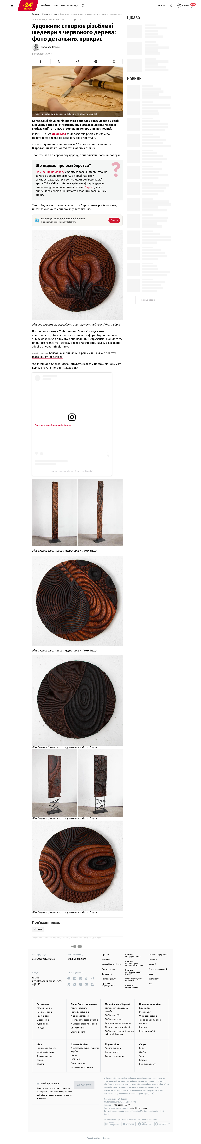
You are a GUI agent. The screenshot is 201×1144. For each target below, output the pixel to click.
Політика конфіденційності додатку (133, 972)
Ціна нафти (144, 1008)
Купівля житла (112, 1052)
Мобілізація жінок (114, 1019)
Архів (151, 974)
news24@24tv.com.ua (43, 959)
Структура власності (158, 969)
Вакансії (152, 964)
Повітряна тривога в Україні (84, 1020)
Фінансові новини (148, 1016)
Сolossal (47, 53)
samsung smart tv (162, 1123)
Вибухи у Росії (77, 1028)
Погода (40, 1028)
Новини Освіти (79, 1044)
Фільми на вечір (45, 1056)
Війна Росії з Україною (84, 1004)
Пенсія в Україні (147, 1031)
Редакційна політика (111, 964)
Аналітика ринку (113, 1048)
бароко (89, 187)
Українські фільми (45, 1052)
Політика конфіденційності (133, 956)
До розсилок (84, 1085)
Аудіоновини (43, 1024)
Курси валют (145, 1012)
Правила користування (108, 985)
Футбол (142, 1052)
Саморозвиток (78, 1063)
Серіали (40, 1064)
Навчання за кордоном (82, 1067)
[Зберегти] (114, 61)
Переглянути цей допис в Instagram (53, 425)
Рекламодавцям (109, 979)
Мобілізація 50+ (112, 1015)
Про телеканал (108, 969)
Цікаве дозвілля (49, 14)
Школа (74, 1055)
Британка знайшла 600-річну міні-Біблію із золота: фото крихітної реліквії (74, 355)
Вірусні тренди (69, 5)
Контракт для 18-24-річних (118, 1023)
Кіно (39, 1044)
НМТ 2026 (75, 1059)
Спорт (142, 1044)
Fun (56, 5)
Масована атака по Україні (84, 1024)
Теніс (141, 1056)
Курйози (46, 5)
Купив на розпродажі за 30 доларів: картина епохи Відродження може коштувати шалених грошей (72, 146)
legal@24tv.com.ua (138, 1108)
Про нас (105, 955)
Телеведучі (107, 974)
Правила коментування (131, 986)
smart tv (145, 1123)
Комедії (40, 1060)
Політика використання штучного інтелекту (134, 963)
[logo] (28, 6)
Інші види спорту (147, 1064)
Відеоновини (43, 1020)
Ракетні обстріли (79, 1008)
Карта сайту (154, 979)
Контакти (153, 960)
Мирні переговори (80, 1016)
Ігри (150, 984)
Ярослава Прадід (50, 47)
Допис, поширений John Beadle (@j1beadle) (72, 471)
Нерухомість (112, 1044)
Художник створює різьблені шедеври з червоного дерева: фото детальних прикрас (91, 14)
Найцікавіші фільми (46, 1048)
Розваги (36, 14)
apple (129, 1123)
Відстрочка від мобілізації (117, 1027)
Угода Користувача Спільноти (133, 980)
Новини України (44, 1012)
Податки (143, 1027)
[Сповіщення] (171, 6)
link (69, 978)
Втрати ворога (78, 1032)
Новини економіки (150, 1004)
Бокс (141, 1048)
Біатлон (143, 1060)
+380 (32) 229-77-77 (121, 1105)
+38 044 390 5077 (77, 959)
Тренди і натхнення (114, 1056)
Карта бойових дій (80, 1012)
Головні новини (44, 1008)
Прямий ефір (43, 1016)
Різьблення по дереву (50, 172)
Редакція (106, 960)
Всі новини (43, 1004)
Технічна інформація (158, 955)
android (112, 1123)
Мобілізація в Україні (117, 1004)
